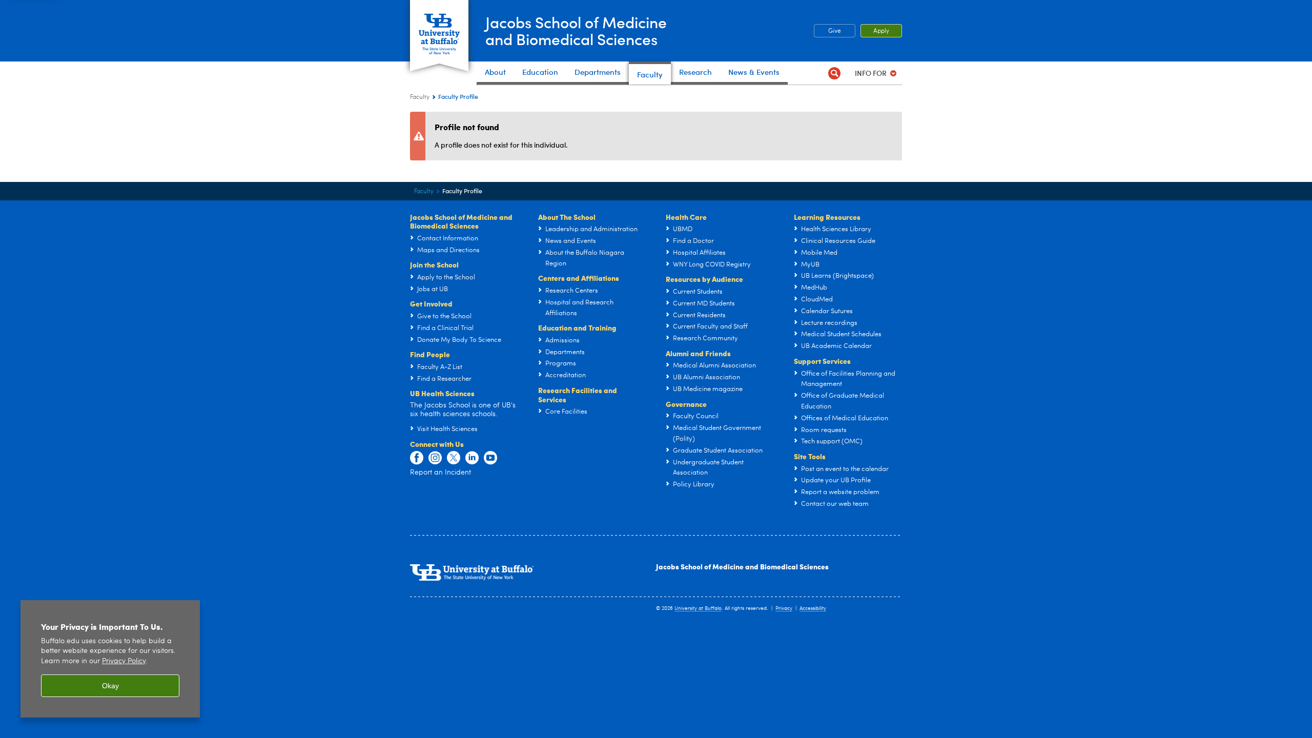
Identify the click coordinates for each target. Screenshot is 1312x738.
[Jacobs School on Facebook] (416, 458)
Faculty (419, 97)
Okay (110, 686)
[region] (110, 658)
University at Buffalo (698, 608)
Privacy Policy (124, 661)
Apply (881, 31)
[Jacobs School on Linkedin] (472, 458)
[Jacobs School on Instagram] (435, 458)
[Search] (834, 73)
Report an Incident (440, 472)
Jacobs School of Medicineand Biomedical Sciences (576, 30)
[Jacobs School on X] (453, 458)
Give (834, 31)
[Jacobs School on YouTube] (490, 458)
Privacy (783, 608)
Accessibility (812, 608)
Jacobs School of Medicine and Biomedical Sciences (742, 566)
